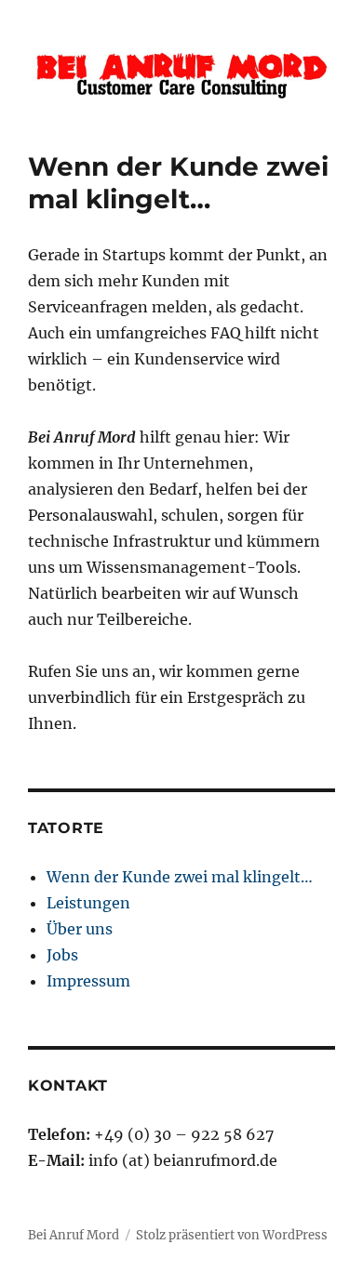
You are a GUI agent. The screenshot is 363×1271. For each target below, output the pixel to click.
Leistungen (88, 903)
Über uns (80, 929)
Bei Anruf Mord (73, 1235)
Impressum (88, 981)
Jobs (62, 955)
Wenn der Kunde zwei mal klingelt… (180, 876)
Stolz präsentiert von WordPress (232, 1235)
